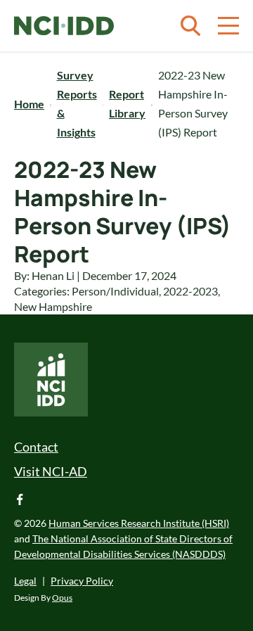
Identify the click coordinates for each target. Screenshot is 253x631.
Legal (25, 581)
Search (190, 26)
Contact (36, 446)
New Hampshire (53, 306)
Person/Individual (115, 291)
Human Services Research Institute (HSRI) (138, 523)
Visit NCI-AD (50, 471)
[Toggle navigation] (228, 26)
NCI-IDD (64, 26)
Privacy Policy (82, 581)
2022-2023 (190, 291)
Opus (62, 597)
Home (29, 103)
